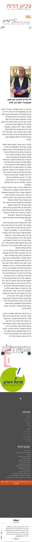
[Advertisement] (16, 47)
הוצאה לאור (27, 431)
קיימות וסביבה (26, 437)
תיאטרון (28, 418)
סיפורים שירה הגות (25, 414)
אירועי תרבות (26, 420)
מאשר (16, 538)
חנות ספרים (27, 439)
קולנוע (28, 426)
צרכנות (28, 435)
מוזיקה (28, 416)
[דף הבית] (19, 7)
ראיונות (28, 424)
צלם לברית (27, 422)
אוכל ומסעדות (26, 433)
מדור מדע (27, 441)
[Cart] (2, 28)
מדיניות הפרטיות (20, 536)
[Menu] (30, 28)
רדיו (29, 428)
